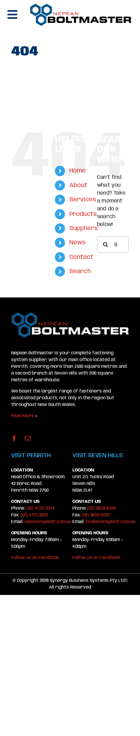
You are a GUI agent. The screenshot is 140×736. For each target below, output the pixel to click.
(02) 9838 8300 (101, 508)
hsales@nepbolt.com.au (110, 521)
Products (83, 214)
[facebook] (14, 438)
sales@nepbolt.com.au (48, 521)
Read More (22, 415)
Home (77, 171)
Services (82, 199)
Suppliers (83, 228)
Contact (81, 257)
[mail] (28, 438)
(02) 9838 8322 (96, 515)
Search (80, 271)
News (77, 242)
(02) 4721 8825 (34, 515)
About (78, 185)
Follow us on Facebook (35, 557)
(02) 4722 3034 (40, 508)
